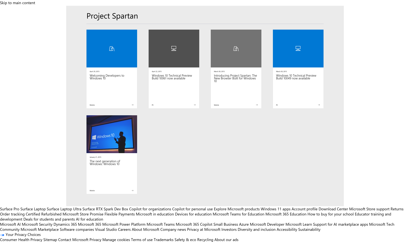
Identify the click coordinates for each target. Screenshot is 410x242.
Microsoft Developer (267, 224)
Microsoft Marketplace (40, 229)
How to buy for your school (331, 213)
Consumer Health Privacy (21, 239)
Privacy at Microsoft (203, 229)
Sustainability (309, 229)
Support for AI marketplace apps (340, 224)
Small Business (225, 224)
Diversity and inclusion (257, 229)
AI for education (89, 219)
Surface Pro (9, 208)
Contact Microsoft (73, 239)
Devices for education (193, 213)
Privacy (95, 239)
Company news (173, 229)
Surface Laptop (33, 208)
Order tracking (12, 213)
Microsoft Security (37, 224)
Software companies (77, 229)
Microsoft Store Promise (83, 213)
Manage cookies (116, 239)
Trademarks (164, 239)
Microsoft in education (155, 213)
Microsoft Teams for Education (238, 213)
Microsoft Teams (161, 224)
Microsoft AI (10, 224)
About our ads (226, 239)
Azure (244, 224)
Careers (124, 229)
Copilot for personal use (192, 208)
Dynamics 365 (65, 224)
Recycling (205, 239)
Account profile (305, 208)
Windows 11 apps (276, 208)
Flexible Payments (120, 213)
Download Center (333, 208)
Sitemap (50, 239)
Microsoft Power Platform (124, 224)
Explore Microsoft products (237, 208)
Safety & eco (185, 239)
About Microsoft (145, 229)
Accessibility (287, 229)
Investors (229, 229)
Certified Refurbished (44, 213)
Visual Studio (106, 229)
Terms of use (142, 239)
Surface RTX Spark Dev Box (105, 208)
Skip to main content (17, 2)
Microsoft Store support (369, 208)
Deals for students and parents (49, 219)
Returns (397, 208)
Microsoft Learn (299, 224)
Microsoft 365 (89, 224)
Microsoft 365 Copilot (194, 224)
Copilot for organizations (150, 208)
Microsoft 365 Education (285, 213)
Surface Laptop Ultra (64, 208)
